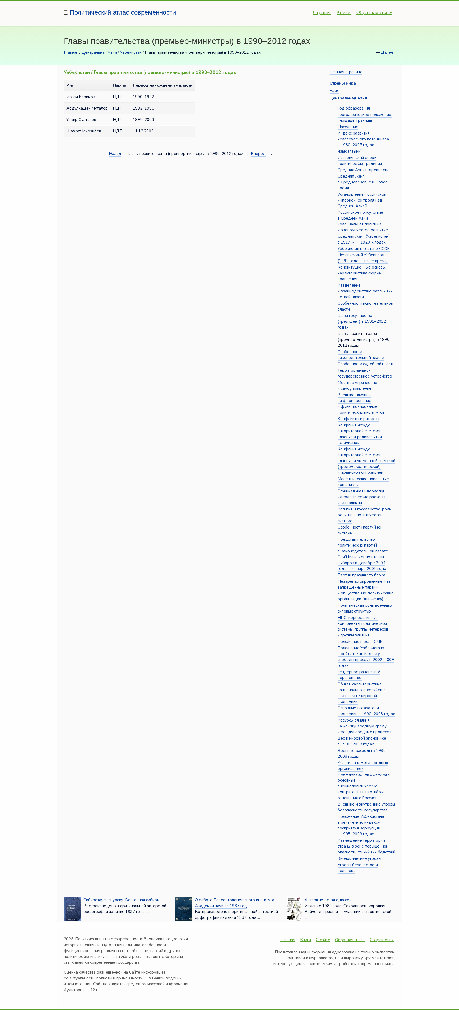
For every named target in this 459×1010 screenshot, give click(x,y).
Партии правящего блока (361, 575)
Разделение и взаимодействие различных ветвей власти (365, 291)
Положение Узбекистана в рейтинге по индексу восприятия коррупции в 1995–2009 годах (361, 825)
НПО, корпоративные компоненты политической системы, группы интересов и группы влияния (363, 626)
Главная (71, 52)
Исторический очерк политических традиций (360, 160)
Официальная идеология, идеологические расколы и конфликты (361, 496)
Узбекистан (131, 52)
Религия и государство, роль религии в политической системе (364, 514)
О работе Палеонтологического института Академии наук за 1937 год (234, 902)
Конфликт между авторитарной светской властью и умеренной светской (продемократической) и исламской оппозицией (366, 460)
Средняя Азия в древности (363, 170)
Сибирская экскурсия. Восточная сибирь (121, 900)
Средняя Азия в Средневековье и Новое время (363, 182)
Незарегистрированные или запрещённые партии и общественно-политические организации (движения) (366, 590)
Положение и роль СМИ (360, 641)
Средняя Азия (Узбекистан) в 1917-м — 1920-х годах (364, 239)
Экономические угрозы (359, 858)
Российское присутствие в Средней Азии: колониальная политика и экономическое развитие (363, 221)
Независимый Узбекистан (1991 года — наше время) (363, 257)
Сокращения (382, 939)
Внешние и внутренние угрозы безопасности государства (366, 807)
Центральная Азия (99, 52)
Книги (344, 12)
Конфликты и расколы (358, 418)
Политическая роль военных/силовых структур (365, 608)
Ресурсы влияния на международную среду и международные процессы (364, 726)
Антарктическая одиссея (328, 900)
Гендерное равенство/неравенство (359, 674)
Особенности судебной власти (366, 364)
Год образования (354, 108)
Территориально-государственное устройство (365, 373)
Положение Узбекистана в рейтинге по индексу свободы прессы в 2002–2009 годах (366, 656)
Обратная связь (374, 12)
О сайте (323, 939)
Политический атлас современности (123, 12)
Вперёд (258, 153)
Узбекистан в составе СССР (364, 248)
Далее (387, 52)
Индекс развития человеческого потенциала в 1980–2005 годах (363, 139)
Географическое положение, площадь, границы (365, 117)
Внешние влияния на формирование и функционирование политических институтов (361, 403)
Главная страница (346, 71)
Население (348, 126)
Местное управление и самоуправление (357, 385)
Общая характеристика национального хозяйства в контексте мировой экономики (362, 692)
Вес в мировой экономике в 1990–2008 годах (362, 741)
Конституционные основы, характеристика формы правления (362, 273)
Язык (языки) (350, 151)
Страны (322, 12)
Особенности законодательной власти (361, 354)
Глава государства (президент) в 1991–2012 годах (362, 321)
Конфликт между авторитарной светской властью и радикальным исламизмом (360, 433)
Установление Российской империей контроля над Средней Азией (362, 200)
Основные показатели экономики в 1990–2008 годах (366, 710)
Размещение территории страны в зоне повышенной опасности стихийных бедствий (366, 846)
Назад (115, 153)
